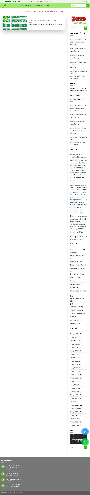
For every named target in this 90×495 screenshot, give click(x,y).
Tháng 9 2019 (74, 408)
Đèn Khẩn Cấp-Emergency (78, 268)
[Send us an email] (87, 1)
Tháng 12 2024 (74, 337)
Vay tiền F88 (74, 323)
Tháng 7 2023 (74, 344)
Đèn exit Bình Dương (82, 216)
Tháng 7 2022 (74, 347)
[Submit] (87, 5)
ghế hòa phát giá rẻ (74, 174)
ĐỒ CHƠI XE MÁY (76, 274)
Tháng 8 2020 (74, 385)
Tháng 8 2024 (74, 340)
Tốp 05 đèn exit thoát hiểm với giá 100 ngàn (78, 41)
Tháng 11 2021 (74, 351)
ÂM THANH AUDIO (76, 249)
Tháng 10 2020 (74, 381)
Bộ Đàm (72, 252)
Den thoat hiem (77, 168)
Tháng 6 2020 (74, 388)
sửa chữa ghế (79, 197)
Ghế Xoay (81, 174)
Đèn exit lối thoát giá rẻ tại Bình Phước (42, 21)
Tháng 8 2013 (74, 425)
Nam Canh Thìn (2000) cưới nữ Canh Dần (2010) (13, 467)
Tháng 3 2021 (74, 364)
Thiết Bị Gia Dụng (75, 306)
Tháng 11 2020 (74, 378)
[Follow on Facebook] (82, 1)
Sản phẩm (38, 5)
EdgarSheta (73, 62)
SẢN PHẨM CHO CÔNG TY (78, 292)
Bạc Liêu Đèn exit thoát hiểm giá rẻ (77, 154)
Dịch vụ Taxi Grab (75, 261)
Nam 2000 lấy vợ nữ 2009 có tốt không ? (12, 474)
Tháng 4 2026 (74, 334)
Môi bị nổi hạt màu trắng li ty (78, 49)
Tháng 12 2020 (74, 374)
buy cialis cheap (75, 39)
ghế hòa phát (83, 172)
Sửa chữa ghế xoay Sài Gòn (80, 202)
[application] (78, 439)
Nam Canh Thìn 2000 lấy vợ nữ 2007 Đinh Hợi (13, 485)
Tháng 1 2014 (74, 418)
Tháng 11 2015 (74, 412)
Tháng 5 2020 (74, 391)
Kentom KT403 (80, 187)
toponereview (78, 207)
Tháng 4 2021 (74, 361)
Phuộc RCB (73, 287)
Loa (71, 281)
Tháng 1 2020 (74, 395)
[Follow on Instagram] (84, 1)
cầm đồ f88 (79, 163)
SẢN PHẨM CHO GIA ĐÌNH (77, 300)
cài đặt (75, 160)
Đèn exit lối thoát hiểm (75, 219)
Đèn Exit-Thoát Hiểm (76, 265)
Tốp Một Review (25, 5)
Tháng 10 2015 (74, 415)
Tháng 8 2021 (74, 357)
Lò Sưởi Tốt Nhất (75, 277)
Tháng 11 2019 (74, 401)
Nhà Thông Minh (75, 284)
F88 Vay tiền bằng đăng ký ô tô (77, 77)
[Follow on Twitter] (86, 1)
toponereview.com (74, 209)
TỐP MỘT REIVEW (76, 313)
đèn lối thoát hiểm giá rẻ (78, 239)
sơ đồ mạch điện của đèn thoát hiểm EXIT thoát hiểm (78, 195)
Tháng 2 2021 (74, 368)
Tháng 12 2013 (74, 422)
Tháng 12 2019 (74, 398)
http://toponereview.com (77, 182)
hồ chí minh (78, 185)
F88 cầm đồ (77, 172)
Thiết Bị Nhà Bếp (75, 310)
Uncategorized (74, 320)
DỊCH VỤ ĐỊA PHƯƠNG (78, 256)
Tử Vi (47, 5)
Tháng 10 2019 (74, 405)
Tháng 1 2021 (74, 371)
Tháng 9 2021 (74, 354)
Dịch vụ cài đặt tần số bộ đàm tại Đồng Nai (78, 64)
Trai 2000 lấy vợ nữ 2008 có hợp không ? (13, 479)
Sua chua (78, 192)
